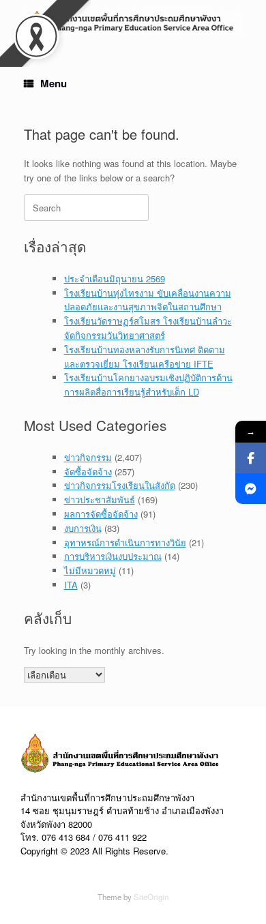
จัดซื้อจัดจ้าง (88, 471)
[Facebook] (250, 458)
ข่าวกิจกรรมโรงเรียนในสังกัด (119, 485)
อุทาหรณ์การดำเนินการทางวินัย (125, 542)
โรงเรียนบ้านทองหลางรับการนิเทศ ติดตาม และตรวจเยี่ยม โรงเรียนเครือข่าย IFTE (144, 356)
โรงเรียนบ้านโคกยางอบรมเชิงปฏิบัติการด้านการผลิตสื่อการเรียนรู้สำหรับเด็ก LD (148, 384)
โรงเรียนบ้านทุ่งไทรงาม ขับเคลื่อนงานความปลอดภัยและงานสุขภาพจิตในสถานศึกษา (147, 300)
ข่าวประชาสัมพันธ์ (99, 499)
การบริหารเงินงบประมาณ (113, 556)
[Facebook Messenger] (250, 488)
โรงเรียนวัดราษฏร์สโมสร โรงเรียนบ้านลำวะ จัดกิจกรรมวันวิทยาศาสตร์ (148, 328)
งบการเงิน (83, 528)
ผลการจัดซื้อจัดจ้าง (101, 513)
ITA (71, 584)
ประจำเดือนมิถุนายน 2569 (114, 278)
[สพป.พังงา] (133, 23)
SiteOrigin (151, 896)
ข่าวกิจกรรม (88, 457)
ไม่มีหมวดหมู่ (90, 570)
